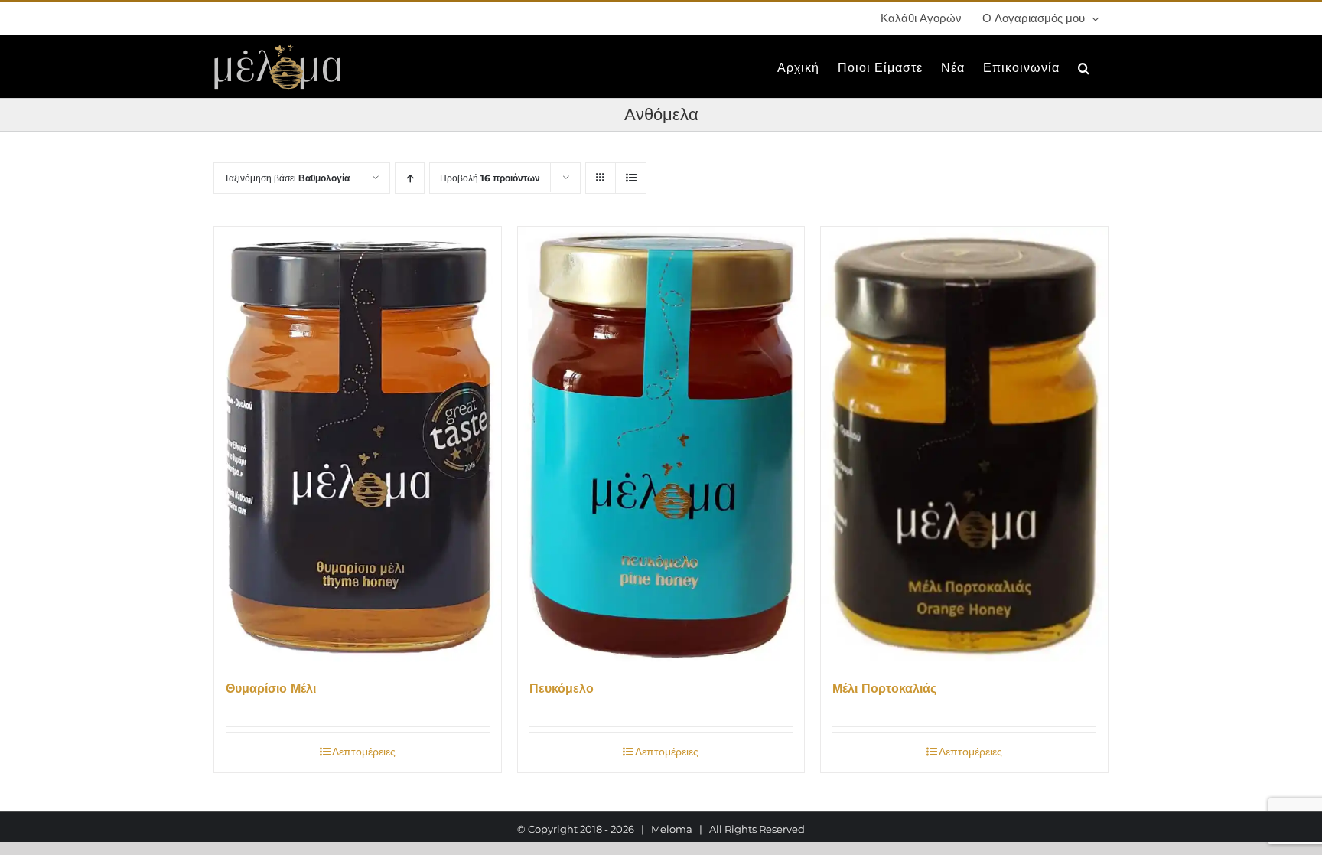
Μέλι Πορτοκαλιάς (884, 688)
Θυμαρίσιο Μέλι (271, 688)
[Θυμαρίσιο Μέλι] (357, 444)
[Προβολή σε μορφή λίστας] (631, 178)
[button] (1084, 66)
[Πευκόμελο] (661, 444)
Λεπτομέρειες (364, 752)
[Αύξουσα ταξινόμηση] (410, 178)
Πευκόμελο (561, 688)
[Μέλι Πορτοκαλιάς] (964, 444)
